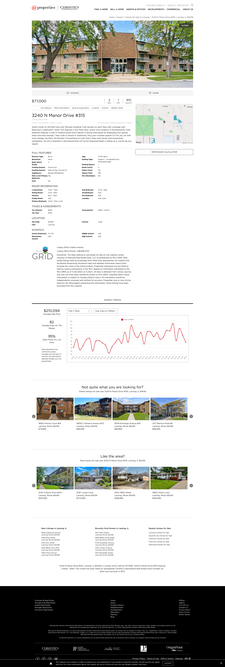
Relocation (115, 612)
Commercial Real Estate (44, 600)
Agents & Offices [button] (135, 9)
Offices (182, 600)
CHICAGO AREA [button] (154, 5)
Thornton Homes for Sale (159, 542)
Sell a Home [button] (117, 9)
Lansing (59, 123)
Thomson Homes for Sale (159, 539)
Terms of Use (184, 612)
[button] (164, 123)
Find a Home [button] (101, 9)
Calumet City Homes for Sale (160, 536)
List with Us (184, 605)
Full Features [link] (46, 108)
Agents (182, 603)
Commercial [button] (173, 9)
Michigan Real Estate (43, 607)
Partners (114, 614)
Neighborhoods (117, 607)
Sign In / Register (178, 5)
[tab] (112, 300)
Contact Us (183, 607)
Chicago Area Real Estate (45, 603)
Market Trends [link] (117, 108)
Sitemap (179, 658)
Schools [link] (105, 108)
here (144, 664)
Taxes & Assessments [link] (81, 108)
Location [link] (96, 108)
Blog (112, 617)
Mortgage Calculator (164, 152)
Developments (156, 9)
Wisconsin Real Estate (44, 610)
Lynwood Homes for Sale (159, 533)
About (113, 603)
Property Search (117, 605)
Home (113, 600)
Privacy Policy (184, 610)
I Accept (168, 663)
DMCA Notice (184, 614)
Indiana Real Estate (42, 605)
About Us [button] (188, 9)
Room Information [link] (62, 108)
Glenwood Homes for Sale (159, 545)
